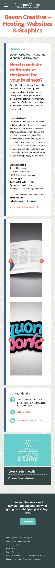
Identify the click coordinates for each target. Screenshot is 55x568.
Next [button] (41, 261)
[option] (26, 261)
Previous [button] (10, 261)
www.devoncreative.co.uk (24, 207)
